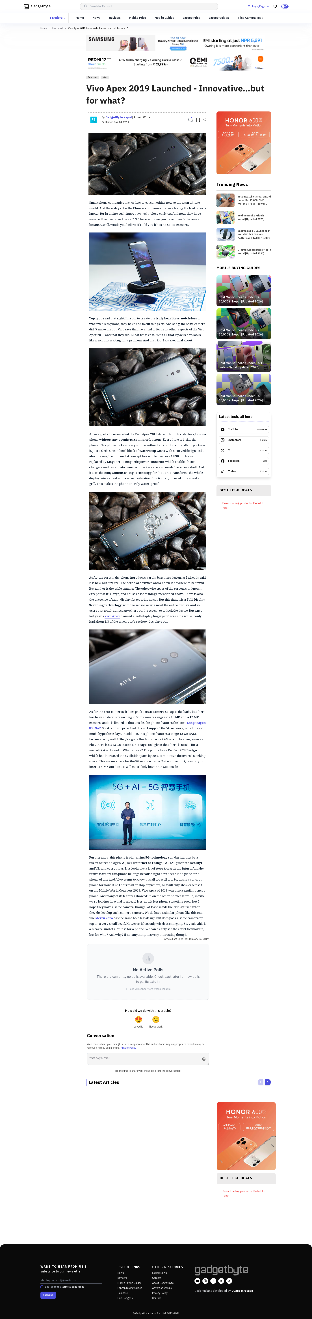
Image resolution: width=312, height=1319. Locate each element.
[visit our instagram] (205, 1281)
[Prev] (260, 1082)
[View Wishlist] (275, 6)
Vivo (105, 77)
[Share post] (204, 120)
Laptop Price (191, 18)
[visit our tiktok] (229, 1281)
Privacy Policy (128, 1048)
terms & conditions (73, 1287)
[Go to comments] (190, 120)
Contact (156, 1298)
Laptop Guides (219, 18)
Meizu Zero (104, 918)
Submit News (159, 1273)
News (96, 18)
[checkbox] (41, 1286)
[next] (268, 1082)
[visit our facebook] (213, 1281)
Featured (57, 28)
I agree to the (64, 1287)
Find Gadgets (125, 1298)
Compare (123, 1293)
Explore (57, 18)
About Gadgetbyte (163, 1283)
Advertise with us (162, 1288)
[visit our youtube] (197, 1281)
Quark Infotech (242, 1291)
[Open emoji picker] (205, 1059)
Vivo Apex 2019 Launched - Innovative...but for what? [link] (98, 28)
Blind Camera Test (250, 18)
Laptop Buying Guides (130, 1288)
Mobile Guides (164, 18)
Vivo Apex (112, 616)
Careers (156, 1278)
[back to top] (301, 1309)
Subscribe (48, 1295)
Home (80, 18)
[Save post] (198, 119)
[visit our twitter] (221, 1281)
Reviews (115, 18)
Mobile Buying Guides (130, 1283)
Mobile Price (137, 18)
